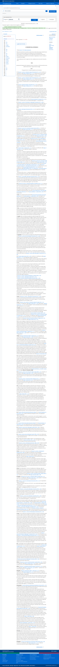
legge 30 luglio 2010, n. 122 (33, 319)
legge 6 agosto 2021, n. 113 (33, 642)
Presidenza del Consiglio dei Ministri (34, 656)
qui (19, 7)
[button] (19, 19)
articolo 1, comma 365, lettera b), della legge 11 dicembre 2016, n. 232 (31, 533)
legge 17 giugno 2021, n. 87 (29, 567)
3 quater (7, 56)
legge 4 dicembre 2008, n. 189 (35, 474)
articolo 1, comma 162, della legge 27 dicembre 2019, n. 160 (30, 495)
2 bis (6, 49)
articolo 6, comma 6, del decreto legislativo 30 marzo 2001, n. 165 (28, 278)
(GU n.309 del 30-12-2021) (7, 31)
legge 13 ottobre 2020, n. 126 (30, 563)
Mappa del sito (16, 665)
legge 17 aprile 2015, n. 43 (27, 380)
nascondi (5, 33)
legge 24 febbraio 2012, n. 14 (28, 73)
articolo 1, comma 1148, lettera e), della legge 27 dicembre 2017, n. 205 (31, 102)
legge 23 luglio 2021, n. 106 (41, 135)
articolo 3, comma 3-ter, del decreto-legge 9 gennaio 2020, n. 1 (29, 128)
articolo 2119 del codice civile (41, 353)
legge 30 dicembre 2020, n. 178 (23, 169)
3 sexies (7, 59)
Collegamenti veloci (5, 660)
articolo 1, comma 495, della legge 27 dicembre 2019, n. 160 (30, 489)
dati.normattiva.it (32, 665)
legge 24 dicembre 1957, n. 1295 (29, 439)
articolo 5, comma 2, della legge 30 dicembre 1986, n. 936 (29, 442)
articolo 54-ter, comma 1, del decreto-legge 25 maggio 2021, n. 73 (33, 476)
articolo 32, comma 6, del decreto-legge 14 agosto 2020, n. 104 (31, 562)
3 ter (6, 55)
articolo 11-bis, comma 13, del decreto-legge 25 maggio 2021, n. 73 (32, 302)
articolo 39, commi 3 (34, 138)
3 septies (7, 60)
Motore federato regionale (19, 660)
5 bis (6, 68)
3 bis (6, 53)
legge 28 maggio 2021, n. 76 (28, 572)
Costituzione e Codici (19, 656)
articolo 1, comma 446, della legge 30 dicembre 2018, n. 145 (29, 480)
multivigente (52, 19)
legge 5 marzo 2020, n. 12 (27, 129)
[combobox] (25, 11)
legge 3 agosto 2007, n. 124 (24, 393)
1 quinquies (8, 46)
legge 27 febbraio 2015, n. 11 (28, 85)
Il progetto (3, 657)
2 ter (6, 50)
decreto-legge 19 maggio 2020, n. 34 (24, 147)
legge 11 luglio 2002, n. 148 (29, 616)
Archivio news (4, 656)
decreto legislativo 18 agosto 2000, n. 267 (38, 312)
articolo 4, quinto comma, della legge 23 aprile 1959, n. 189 (29, 427)
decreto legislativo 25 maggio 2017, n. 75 (38, 99)
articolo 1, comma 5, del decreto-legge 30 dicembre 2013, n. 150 (30, 77)
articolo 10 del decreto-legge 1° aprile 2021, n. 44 (30, 570)
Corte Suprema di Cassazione (47, 656)
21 (18, 344)
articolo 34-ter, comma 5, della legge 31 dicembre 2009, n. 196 (28, 559)
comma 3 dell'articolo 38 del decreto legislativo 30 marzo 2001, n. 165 (34, 585)
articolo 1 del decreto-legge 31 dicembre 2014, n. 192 (28, 84)
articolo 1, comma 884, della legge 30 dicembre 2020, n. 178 (29, 176)
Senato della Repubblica (33, 659)
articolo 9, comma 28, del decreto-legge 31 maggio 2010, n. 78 (34, 318)
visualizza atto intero (53, 31)
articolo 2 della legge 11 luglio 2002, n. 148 (27, 622)
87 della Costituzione (27, 50)
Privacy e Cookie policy (5, 665)
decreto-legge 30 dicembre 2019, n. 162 (30, 167)
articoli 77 (21, 50)
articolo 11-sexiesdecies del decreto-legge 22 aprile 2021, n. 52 (31, 566)
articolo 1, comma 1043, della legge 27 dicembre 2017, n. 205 (29, 236)
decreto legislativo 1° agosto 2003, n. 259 (36, 191)
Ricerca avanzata (52, 11)
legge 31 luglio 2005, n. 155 (28, 373)
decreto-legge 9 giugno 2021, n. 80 (25, 256)
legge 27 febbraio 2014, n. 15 (28, 79)
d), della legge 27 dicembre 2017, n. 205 (33, 164)
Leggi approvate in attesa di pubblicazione (21, 661)
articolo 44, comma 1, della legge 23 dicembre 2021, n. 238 (30, 296)
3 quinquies (8, 58)
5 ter (6, 69)
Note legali (11, 665)
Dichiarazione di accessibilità (24, 665)
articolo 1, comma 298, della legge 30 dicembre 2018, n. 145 (28, 535)
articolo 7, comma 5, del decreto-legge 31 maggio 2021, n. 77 (31, 330)
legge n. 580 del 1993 (30, 456)
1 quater (7, 45)
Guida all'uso (4, 659)
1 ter (6, 43)
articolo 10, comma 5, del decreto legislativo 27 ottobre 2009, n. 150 (29, 275)
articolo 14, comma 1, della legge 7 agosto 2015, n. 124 (26, 276)
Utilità (17, 662)
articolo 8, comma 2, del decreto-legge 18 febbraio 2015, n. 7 (29, 378)
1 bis (6, 42)
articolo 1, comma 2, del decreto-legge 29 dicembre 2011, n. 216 (30, 72)
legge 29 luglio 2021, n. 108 (21, 332)
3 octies (7, 62)
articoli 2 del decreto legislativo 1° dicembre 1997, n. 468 (31, 502)
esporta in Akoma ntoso (51, 46)
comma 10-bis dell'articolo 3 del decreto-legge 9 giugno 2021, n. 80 (33, 641)
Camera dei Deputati (32, 657)
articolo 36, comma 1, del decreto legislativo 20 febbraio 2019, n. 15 (30, 183)
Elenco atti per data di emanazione (20, 657)
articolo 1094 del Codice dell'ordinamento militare (27, 412)
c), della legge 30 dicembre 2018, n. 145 (32, 165)
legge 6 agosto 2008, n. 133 (42, 162)
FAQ (19, 665)
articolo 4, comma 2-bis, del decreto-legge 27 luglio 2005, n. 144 (30, 371)
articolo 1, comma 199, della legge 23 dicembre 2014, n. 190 (33, 511)
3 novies (7, 63)
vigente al (6, 19)
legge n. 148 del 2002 (32, 626)
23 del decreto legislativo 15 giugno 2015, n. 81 (28, 344)
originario (43, 19)
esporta (50, 44)
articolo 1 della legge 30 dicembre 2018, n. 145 (27, 109)
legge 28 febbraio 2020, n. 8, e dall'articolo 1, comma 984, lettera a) (34, 168)
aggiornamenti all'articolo (21, 43)
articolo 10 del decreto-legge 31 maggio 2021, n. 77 (29, 335)
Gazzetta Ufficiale (18, 659)
